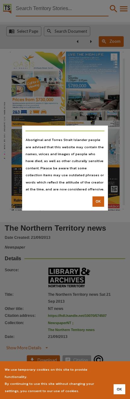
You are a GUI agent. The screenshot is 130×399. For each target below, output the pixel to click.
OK (98, 202)
